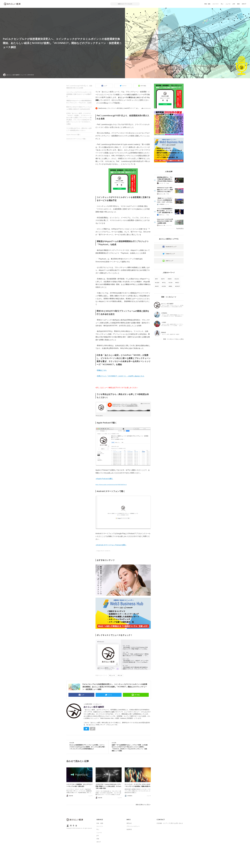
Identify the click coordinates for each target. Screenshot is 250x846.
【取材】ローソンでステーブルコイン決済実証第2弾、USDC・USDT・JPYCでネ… (165, 200)
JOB (234, 4)
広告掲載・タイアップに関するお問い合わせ (170, 823)
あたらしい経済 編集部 (94, 707)
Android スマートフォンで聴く (76, 139)
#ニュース (112, 675)
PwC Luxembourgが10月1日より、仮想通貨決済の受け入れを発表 (79, 87)
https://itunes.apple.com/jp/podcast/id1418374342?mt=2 (111, 484)
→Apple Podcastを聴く (104, 479)
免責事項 (129, 829)
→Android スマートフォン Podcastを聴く (111, 545)
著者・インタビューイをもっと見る (173, 339)
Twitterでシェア (170, 254)
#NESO (177, 282)
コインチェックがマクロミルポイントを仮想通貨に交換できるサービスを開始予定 (79, 94)
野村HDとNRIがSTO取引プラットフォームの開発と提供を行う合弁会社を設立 (79, 108)
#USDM (157, 282)
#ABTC (163, 279)
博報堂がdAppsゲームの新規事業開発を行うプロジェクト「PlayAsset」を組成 (79, 102)
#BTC (156, 279)
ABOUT (244, 4)
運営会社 (129, 823)
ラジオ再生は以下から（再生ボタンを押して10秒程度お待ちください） (79, 129)
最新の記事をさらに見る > (143, 804)
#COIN (170, 282)
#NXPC (157, 286)
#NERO (170, 279)
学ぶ (222, 4)
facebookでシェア (171, 246)
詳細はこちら (102, 370)
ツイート (124, 85)
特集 (168, 183)
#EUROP (177, 286)
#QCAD (177, 279)
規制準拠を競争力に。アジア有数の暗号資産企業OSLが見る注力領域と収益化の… (165, 179)
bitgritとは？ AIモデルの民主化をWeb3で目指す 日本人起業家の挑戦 (165, 221)
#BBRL (170, 286)
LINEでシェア (169, 261)
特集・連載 (207, 4)
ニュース (228, 4)
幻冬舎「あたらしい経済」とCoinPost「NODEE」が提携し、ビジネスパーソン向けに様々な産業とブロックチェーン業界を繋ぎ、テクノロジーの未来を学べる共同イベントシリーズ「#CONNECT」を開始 (79, 118)
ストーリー (216, 4)
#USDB (164, 286)
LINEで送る (143, 85)
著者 (238, 4)
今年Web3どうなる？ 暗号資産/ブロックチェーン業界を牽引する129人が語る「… (165, 189)
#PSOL (164, 282)
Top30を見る (180, 228)
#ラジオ (120, 675)
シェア (105, 85)
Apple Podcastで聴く (73, 134)
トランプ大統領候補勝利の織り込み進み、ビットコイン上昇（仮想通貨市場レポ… (165, 210)
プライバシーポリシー (133, 826)
